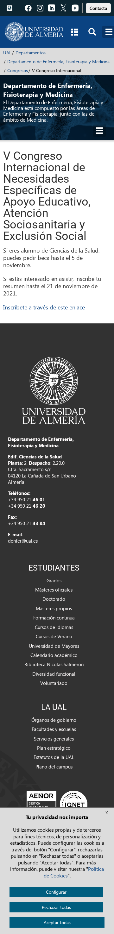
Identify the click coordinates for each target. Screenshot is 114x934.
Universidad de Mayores (54, 646)
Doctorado (53, 599)
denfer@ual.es (23, 541)
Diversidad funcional (53, 674)
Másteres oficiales (54, 589)
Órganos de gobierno (53, 720)
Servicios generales (54, 738)
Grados (54, 580)
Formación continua (54, 617)
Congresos (17, 70)
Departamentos (31, 53)
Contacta (98, 8)
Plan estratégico (54, 748)
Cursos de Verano (54, 636)
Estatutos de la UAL (54, 757)
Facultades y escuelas (54, 729)
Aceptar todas (57, 922)
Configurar (56, 892)
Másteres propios (54, 608)
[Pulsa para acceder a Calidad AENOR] (57, 804)
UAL (7, 53)
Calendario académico (54, 655)
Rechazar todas (56, 907)
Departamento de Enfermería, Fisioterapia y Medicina (58, 61)
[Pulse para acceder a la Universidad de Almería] (54, 390)
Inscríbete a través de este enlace (44, 307)
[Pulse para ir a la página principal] (34, 31)
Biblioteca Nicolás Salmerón (54, 664)
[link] (98, 7)
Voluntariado (53, 683)
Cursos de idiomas (54, 627)
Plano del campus (54, 766)
